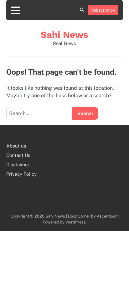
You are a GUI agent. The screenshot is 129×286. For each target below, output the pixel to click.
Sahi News (64, 34)
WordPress (75, 222)
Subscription (103, 10)
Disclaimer (17, 164)
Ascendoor (107, 216)
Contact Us (18, 155)
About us (16, 145)
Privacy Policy (21, 174)
